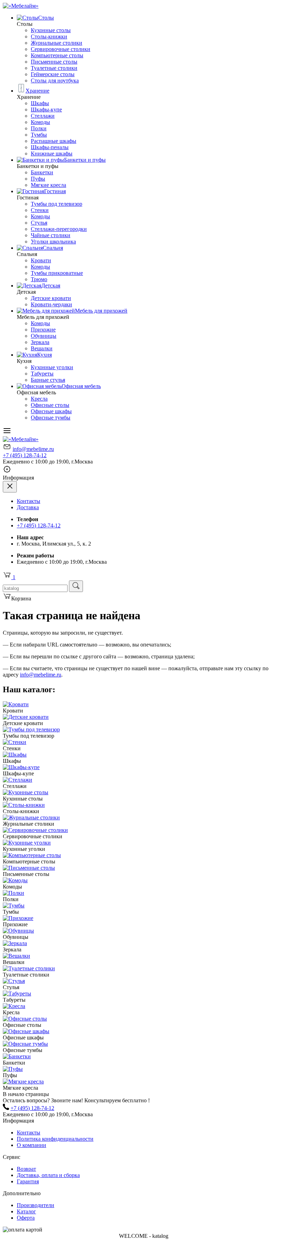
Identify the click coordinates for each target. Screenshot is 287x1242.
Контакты (28, 501)
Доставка (28, 507)
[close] (10, 486)
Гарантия (28, 1181)
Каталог (26, 1211)
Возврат (26, 1169)
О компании (31, 1145)
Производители (35, 1205)
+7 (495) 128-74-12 (25, 455)
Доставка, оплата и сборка (48, 1175)
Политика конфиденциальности (55, 1139)
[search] (76, 586)
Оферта (26, 1218)
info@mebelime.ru (33, 449)
